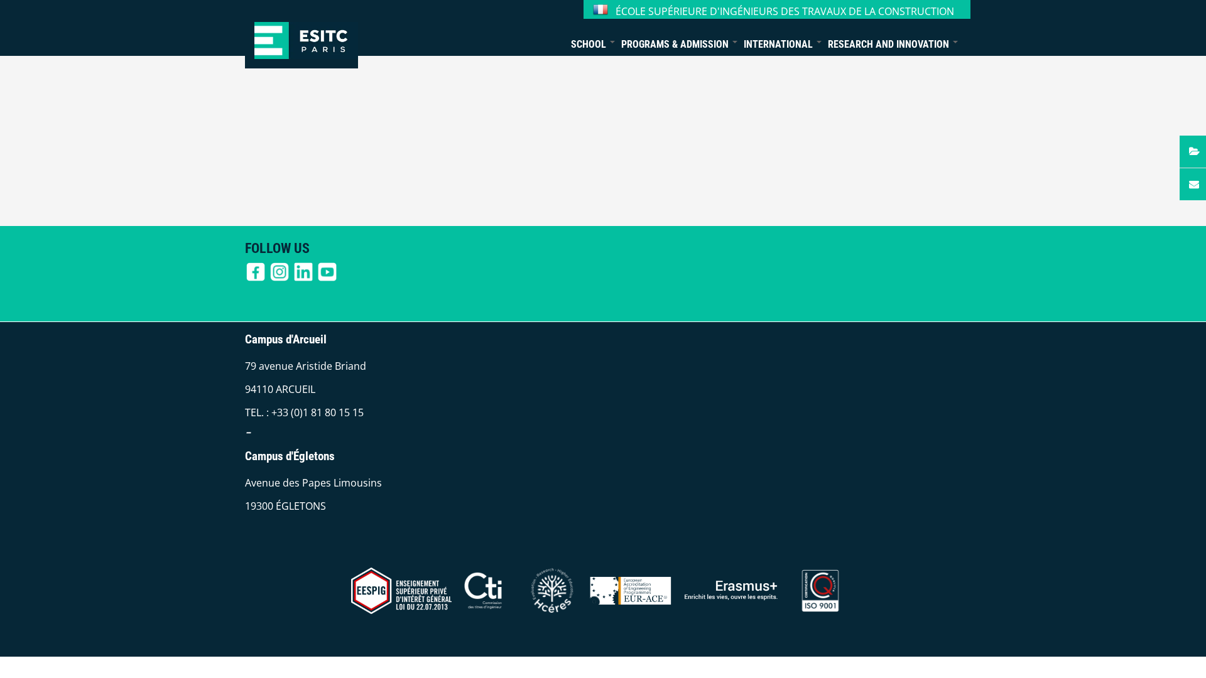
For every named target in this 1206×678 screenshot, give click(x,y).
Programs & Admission (676, 44)
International (779, 44)
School (590, 44)
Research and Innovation (890, 44)
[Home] (301, 34)
